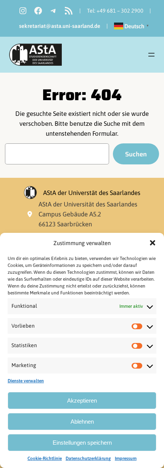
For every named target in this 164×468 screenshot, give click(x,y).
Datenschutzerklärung (88, 458)
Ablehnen (82, 421)
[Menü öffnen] (151, 54)
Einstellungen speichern (82, 442)
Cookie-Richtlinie (44, 458)
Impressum (126, 458)
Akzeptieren (82, 400)
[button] (152, 243)
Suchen (136, 154)
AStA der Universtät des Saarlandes (91, 193)
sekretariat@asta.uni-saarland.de (59, 26)
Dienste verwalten (26, 381)
